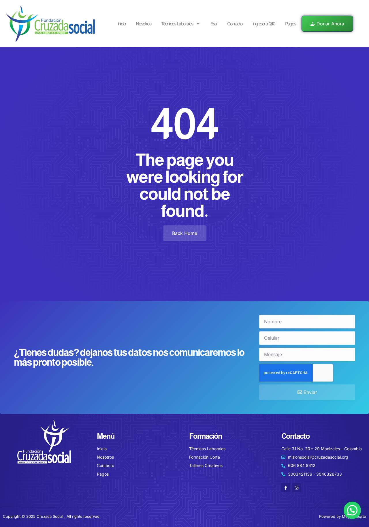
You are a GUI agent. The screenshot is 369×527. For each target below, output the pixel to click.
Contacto (234, 24)
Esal (213, 24)
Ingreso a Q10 (264, 24)
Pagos (290, 24)
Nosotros (143, 24)
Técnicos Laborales (177, 24)
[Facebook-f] (285, 487)
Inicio (122, 24)
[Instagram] (296, 487)
